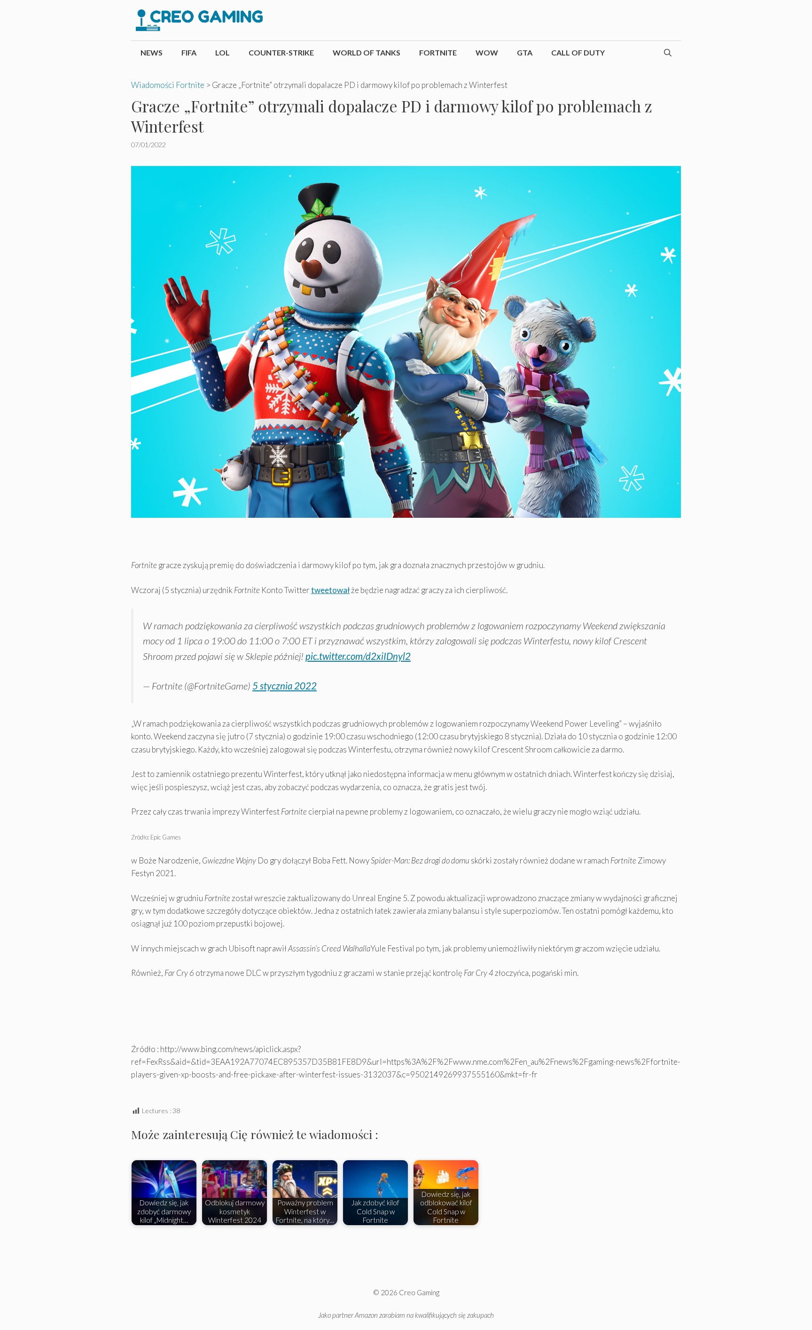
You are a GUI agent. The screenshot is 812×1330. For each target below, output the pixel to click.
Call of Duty (578, 52)
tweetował (330, 590)
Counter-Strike (281, 52)
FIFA (188, 52)
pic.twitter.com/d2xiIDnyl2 (358, 656)
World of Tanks (366, 52)
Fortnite (438, 52)
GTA (524, 52)
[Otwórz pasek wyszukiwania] (668, 52)
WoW (487, 52)
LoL (222, 52)
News (152, 52)
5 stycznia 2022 (284, 685)
